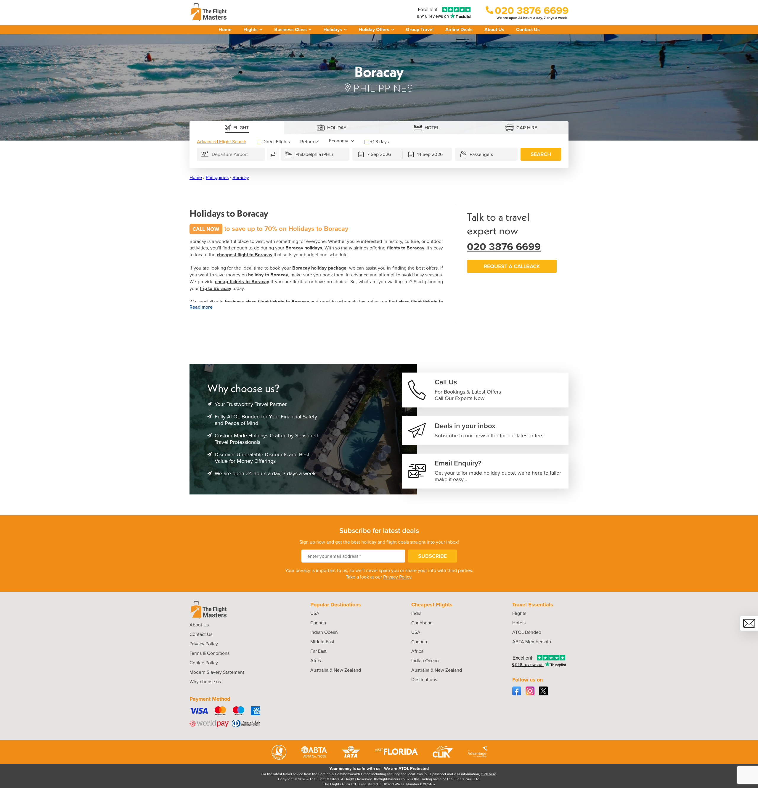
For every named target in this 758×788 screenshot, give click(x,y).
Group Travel (419, 29)
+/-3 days (379, 141)
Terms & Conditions (209, 653)
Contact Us (528, 29)
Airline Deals (459, 29)
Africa (316, 660)
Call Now (205, 229)
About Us (494, 29)
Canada (318, 622)
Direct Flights (276, 141)
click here (488, 773)
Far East (318, 651)
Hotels (519, 622)
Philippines (217, 177)
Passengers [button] (481, 154)
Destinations (424, 679)
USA (314, 613)
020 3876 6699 (504, 246)
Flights (519, 613)
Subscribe (432, 556)
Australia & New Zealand (335, 670)
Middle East (322, 641)
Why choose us (205, 681)
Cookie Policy (204, 662)
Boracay (240, 177)
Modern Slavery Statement (217, 672)
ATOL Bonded (526, 632)
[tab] (237, 127)
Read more (201, 307)
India (416, 613)
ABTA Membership (531, 641)
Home (225, 29)
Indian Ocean (324, 632)
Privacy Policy (397, 576)
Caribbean (422, 622)
